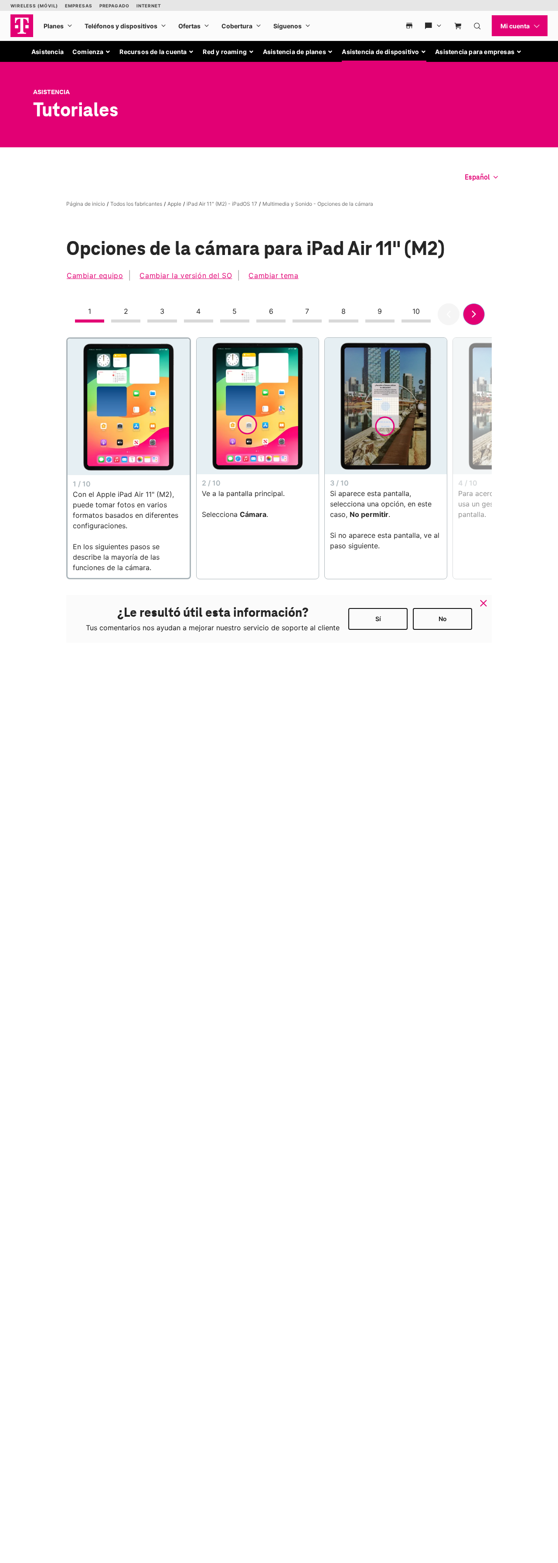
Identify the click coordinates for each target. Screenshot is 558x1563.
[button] (91, 52)
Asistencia (47, 51)
